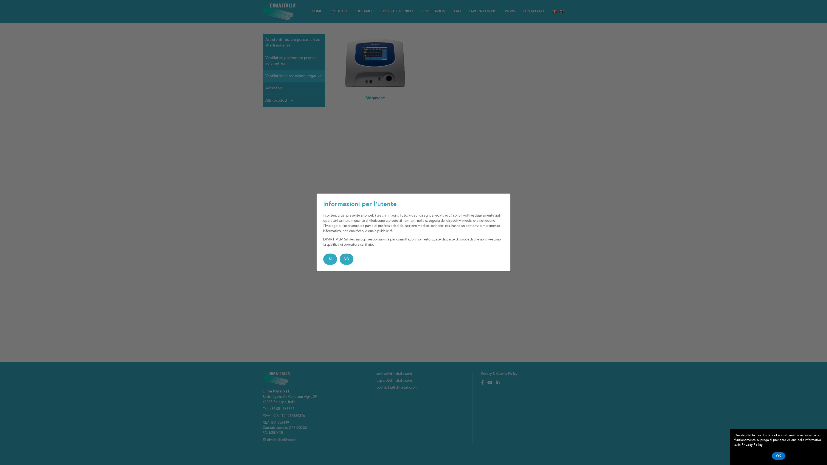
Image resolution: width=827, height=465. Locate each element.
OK (778, 456)
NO (346, 259)
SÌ (330, 259)
